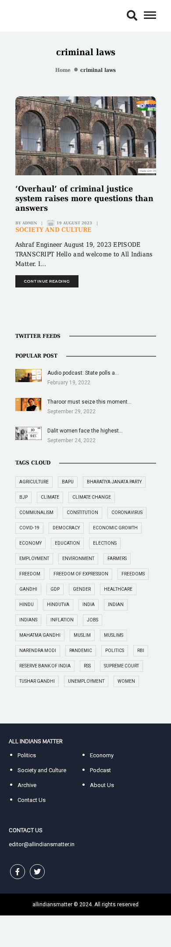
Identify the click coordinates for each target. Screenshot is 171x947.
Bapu (68, 481)
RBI (140, 650)
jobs (92, 619)
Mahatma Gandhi (40, 635)
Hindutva (58, 604)
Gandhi (28, 589)
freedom (29, 573)
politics (114, 650)
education (67, 543)
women (126, 681)
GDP (55, 589)
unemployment (86, 681)
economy (30, 543)
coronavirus (126, 512)
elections (105, 543)
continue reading (47, 281)
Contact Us (32, 800)
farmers (117, 558)
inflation (62, 619)
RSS (87, 665)
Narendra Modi (37, 650)
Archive (27, 785)
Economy (102, 755)
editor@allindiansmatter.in (42, 844)
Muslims (113, 635)
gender (82, 589)
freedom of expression (80, 573)
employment (34, 558)
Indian (116, 604)
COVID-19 (29, 527)
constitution (82, 512)
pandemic (80, 650)
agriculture (34, 481)
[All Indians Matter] (35, 15)
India (88, 604)
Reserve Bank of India (45, 665)
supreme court (121, 665)
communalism (36, 512)
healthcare (118, 589)
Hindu (26, 604)
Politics (27, 755)
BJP (23, 497)
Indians (28, 619)
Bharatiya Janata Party (114, 481)
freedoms (133, 573)
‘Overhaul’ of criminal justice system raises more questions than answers (84, 198)
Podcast (100, 770)
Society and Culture (53, 229)
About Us (102, 785)
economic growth (115, 527)
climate (50, 497)
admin (29, 223)
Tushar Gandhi (37, 681)
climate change (91, 497)
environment (78, 558)
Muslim (82, 635)
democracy (66, 527)
